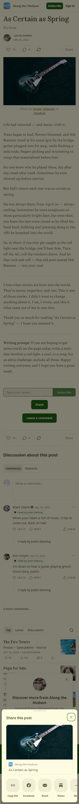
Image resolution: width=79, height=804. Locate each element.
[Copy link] (13, 785)
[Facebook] (29, 785)
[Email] (45, 785)
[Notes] (61, 785)
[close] (71, 717)
